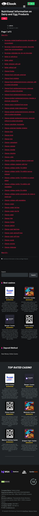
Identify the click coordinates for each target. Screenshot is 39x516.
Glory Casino (9, 298)
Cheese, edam (9, 215)
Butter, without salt (10, 67)
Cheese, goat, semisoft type (13, 233)
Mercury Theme (33, 511)
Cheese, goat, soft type (12, 236)
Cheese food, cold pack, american (15, 75)
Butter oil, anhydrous (11, 57)
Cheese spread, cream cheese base (16, 108)
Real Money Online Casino (9, 354)
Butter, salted (9, 60)
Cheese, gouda (9, 240)
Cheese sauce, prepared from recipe (16, 104)
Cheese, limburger (10, 247)
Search (3, 272)
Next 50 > (5, 35)
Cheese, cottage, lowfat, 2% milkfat (16, 190)
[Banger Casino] (9, 323)
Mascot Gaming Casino (10, 440)
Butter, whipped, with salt (12, 64)
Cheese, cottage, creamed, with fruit (16, 164)
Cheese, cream (9, 204)
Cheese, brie (9, 139)
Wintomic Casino (29, 298)
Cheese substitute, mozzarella (14, 124)
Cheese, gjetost (10, 225)
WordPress (25, 511)
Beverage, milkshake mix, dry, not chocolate (18, 53)
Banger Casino (10, 325)
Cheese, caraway (10, 146)
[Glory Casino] (9, 295)
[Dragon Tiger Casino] (29, 438)
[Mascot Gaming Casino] (9, 438)
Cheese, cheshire (10, 153)
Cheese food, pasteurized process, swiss (18, 95)
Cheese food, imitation (12, 78)
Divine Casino (29, 325)
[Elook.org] (9, 3)
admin (11, 26)
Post (4, 18)
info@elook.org (10, 507)
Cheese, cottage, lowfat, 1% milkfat (16, 168)
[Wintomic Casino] (29, 295)
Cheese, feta (9, 218)
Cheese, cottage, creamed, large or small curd (19, 160)
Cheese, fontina (9, 222)
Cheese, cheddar (10, 150)
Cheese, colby (9, 157)
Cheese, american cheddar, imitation (16, 128)
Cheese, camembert (11, 142)
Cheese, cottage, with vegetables (15, 200)
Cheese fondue (9, 71)
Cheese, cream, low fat (12, 211)
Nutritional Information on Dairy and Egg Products (15, 259)
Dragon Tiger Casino (29, 441)
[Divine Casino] (29, 323)
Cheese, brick (9, 135)
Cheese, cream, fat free (12, 207)
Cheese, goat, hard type (12, 229)
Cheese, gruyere (10, 244)
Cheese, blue (9, 132)
